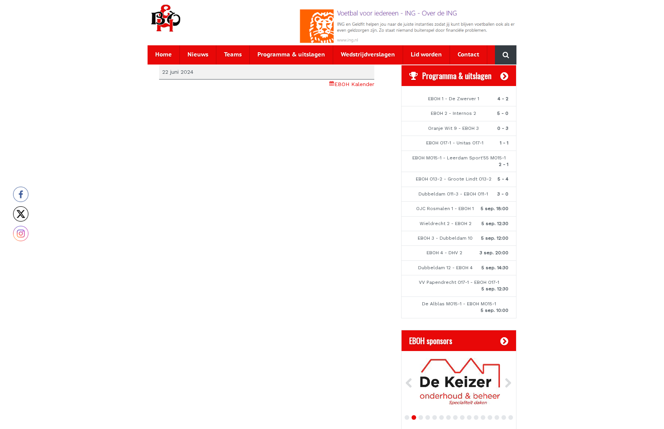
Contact (468, 54)
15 (503, 417)
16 (510, 417)
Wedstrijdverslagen (368, 54)
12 (483, 417)
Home (163, 54)
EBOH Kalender (354, 84)
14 (497, 417)
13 (490, 417)
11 (476, 417)
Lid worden (426, 54)
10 (469, 417)
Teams (233, 54)
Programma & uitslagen (291, 54)
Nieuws (198, 54)
